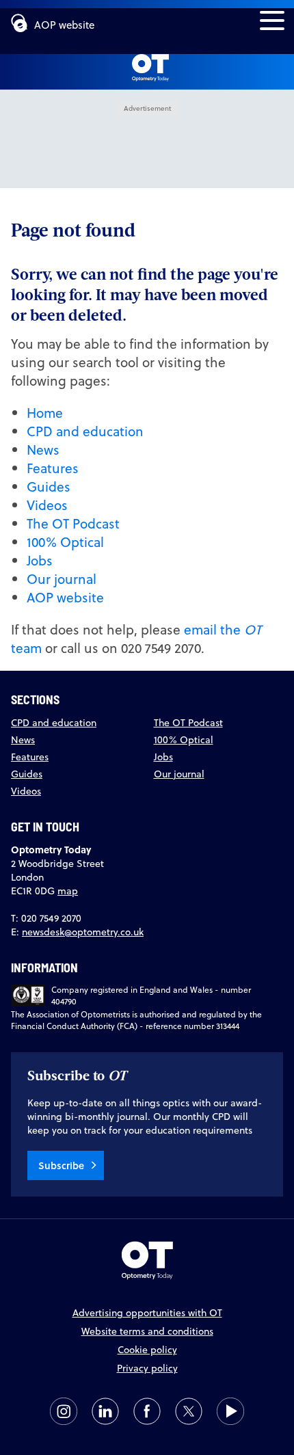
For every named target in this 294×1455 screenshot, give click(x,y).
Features (53, 468)
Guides (48, 486)
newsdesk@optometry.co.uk (83, 932)
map (67, 891)
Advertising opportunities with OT (147, 1313)
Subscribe (61, 1165)
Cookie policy (147, 1350)
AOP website (64, 25)
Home (45, 412)
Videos (47, 505)
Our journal (61, 579)
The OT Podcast (73, 523)
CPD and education (85, 431)
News (43, 449)
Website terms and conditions (147, 1331)
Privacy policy (147, 1368)
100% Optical (65, 542)
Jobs (40, 560)
